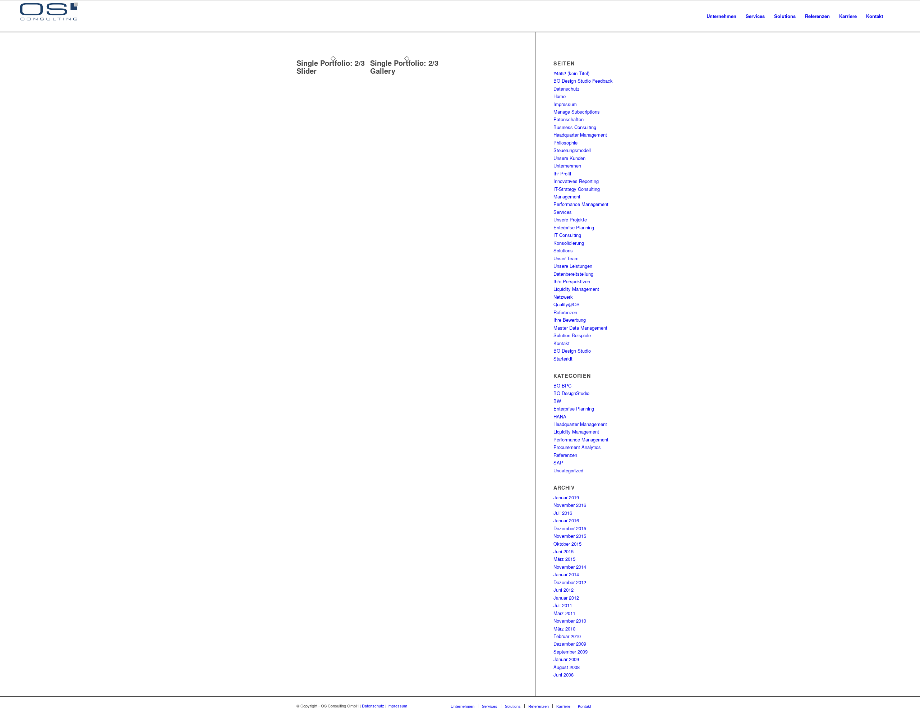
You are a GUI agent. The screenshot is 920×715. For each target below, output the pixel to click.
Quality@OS (566, 304)
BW (557, 401)
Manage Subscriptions (576, 111)
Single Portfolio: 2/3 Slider (330, 67)
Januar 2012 (566, 597)
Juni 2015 (563, 551)
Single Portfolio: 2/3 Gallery (404, 67)
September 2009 (570, 651)
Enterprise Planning (573, 227)
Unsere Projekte (570, 219)
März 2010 (564, 628)
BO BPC (562, 385)
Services (562, 211)
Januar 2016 (566, 520)
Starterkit (562, 358)
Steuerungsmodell (572, 150)
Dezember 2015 (569, 528)
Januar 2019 (566, 497)
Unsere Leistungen (572, 265)
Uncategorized (568, 470)
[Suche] (895, 16)
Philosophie (565, 142)
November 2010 (569, 620)
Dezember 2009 (569, 643)
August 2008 (566, 667)
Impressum (565, 104)
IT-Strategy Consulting (576, 188)
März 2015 (564, 558)
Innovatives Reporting (576, 181)
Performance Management (580, 204)
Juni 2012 (563, 589)
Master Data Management (580, 327)
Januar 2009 (566, 659)
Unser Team (566, 258)
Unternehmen (567, 165)
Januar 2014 (566, 574)
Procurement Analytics (577, 447)
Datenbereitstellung (573, 273)
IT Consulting (567, 235)
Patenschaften (568, 119)
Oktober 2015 (567, 543)
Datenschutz (566, 88)
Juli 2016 (562, 512)
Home (559, 96)
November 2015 (569, 535)
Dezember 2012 (569, 582)
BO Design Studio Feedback (583, 80)
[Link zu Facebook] (607, 705)
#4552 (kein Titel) (571, 73)
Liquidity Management (576, 288)
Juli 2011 (562, 605)
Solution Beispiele (572, 335)
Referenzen (565, 312)
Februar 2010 (567, 636)
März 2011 (564, 613)
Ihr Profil (562, 173)
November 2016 (569, 504)
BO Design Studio (572, 350)
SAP (558, 462)
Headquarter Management (580, 134)
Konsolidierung (568, 242)
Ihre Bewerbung (569, 319)
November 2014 (569, 566)
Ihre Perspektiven (571, 281)
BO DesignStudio (571, 393)
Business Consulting (574, 127)
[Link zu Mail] (618, 705)
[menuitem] (721, 16)
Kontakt (561, 343)
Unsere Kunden (569, 158)
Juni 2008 (563, 674)
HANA (559, 416)
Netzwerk (563, 296)
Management (566, 196)
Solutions (563, 250)
